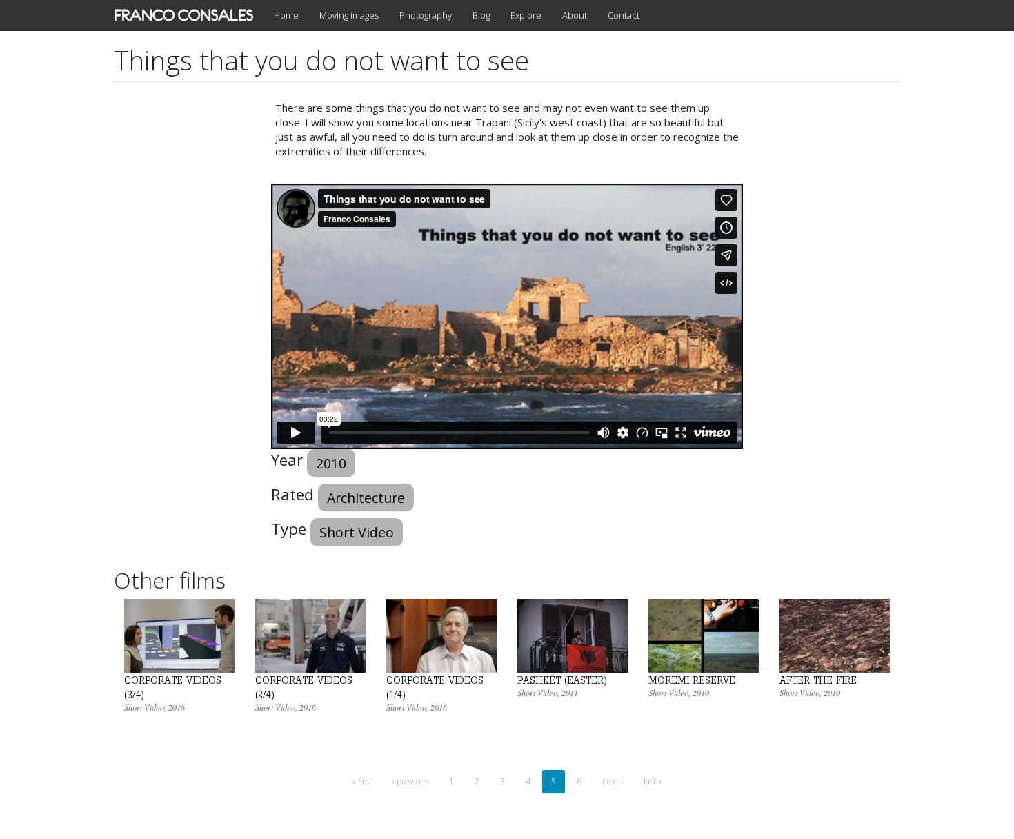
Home (286, 15)
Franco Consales (183, 15)
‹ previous (410, 781)
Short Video (356, 532)
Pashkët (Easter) (562, 680)
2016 (176, 707)
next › (612, 781)
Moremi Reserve (691, 680)
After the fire (818, 680)
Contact (623, 15)
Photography (425, 15)
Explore (525, 15)
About (574, 15)
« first (362, 781)
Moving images (349, 15)
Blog (481, 15)
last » (653, 781)
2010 (331, 463)
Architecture (366, 497)
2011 (569, 692)
